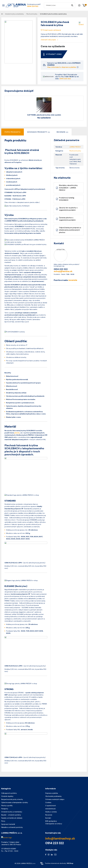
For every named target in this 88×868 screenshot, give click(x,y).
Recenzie (48, 815)
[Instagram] (48, 854)
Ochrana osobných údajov (54, 799)
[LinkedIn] (52, 854)
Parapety (4, 809)
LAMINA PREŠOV (75, 147)
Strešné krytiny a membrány (11, 812)
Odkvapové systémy (9, 793)
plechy (17, 433)
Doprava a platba (51, 793)
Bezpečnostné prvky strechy (12, 799)
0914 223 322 (32, 6)
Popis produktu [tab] (12, 132)
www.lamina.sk (50, 809)
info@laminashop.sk (60, 838)
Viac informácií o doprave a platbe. (62, 67)
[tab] (38, 132)
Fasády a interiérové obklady (11, 818)
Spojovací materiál (8, 824)
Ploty (3, 821)
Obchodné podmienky (53, 796)
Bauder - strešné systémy (11, 815)
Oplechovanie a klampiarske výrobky (14, 802)
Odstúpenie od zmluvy (53, 824)
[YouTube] (55, 854)
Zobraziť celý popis (48, 40)
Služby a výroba (51, 812)
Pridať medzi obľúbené (52, 30)
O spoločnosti (50, 806)
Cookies (48, 802)
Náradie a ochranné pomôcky (12, 827)
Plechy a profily (7, 806)
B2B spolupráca (51, 821)
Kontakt (48, 818)
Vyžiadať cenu (54, 54)
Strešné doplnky (7, 796)
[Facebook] (45, 854)
